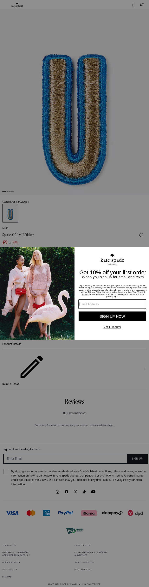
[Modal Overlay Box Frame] (74, 293)
